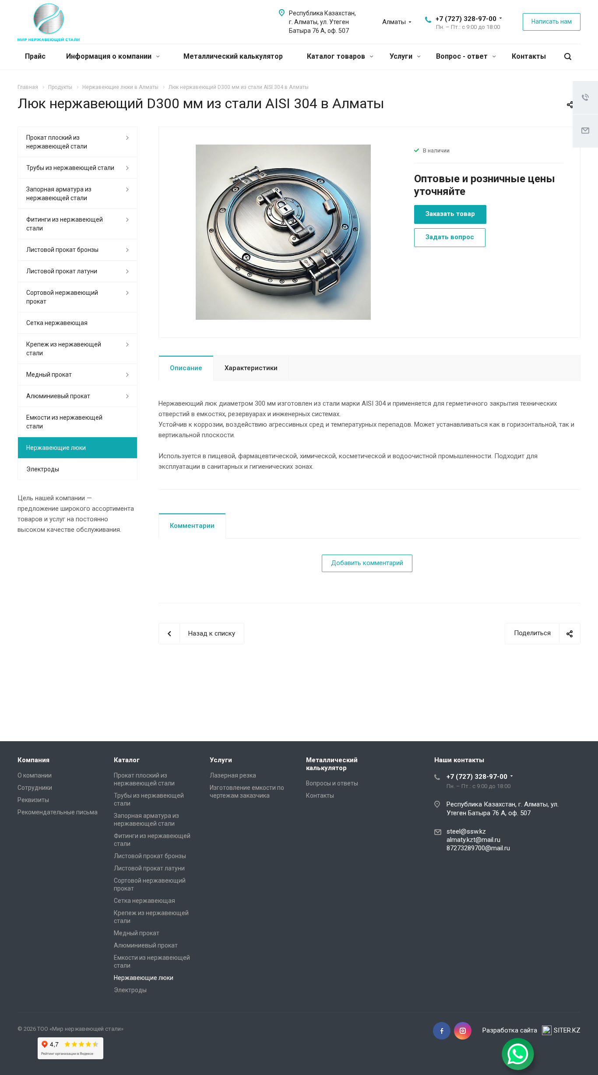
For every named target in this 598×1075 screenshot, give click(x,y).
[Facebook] (441, 1031)
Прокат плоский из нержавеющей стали (56, 142)
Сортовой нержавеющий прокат (62, 297)
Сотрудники (35, 787)
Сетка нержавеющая (57, 322)
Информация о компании (109, 56)
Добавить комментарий (367, 563)
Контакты (529, 56)
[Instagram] (462, 1031)
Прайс (35, 56)
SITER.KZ (567, 1030)
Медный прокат (49, 374)
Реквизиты (33, 799)
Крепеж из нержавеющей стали (63, 349)
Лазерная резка (233, 775)
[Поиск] (567, 57)
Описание (186, 368)
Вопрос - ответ (462, 56)
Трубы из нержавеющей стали (70, 167)
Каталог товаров (337, 56)
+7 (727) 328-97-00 (466, 19)
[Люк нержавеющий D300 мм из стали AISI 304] (283, 232)
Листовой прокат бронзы (62, 249)
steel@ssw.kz (466, 831)
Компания (33, 760)
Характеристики (251, 368)
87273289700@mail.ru (478, 848)
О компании (35, 775)
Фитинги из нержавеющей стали (64, 224)
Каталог (127, 760)
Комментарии (192, 526)
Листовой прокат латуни (61, 271)
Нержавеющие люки (56, 447)
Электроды (42, 469)
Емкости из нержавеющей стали (64, 422)
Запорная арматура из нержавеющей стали (58, 194)
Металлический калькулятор (233, 56)
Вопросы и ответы (332, 783)
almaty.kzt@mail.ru (473, 840)
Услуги (402, 56)
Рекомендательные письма (58, 812)
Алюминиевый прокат (58, 396)
